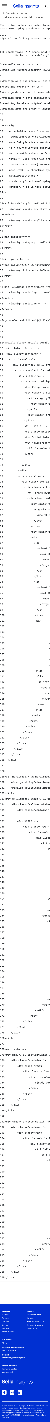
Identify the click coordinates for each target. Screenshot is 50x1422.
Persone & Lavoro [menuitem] (35, 1325)
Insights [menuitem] (5, 1328)
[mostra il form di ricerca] (46, 6)
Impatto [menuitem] (30, 1318)
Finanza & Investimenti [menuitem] (37, 1322)
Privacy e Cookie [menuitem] (9, 1369)
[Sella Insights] (26, 6)
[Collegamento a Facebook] (4, 1392)
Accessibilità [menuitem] (7, 1372)
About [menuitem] (4, 1343)
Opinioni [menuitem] (5, 1322)
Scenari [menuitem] (5, 1325)
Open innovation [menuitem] (34, 1315)
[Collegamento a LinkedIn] (20, 1392)
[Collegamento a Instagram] (12, 1392)
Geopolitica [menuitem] (32, 1328)
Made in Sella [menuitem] (8, 1332)
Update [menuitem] (5, 1315)
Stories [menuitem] (5, 1318)
